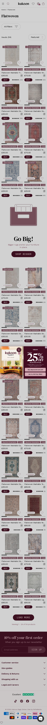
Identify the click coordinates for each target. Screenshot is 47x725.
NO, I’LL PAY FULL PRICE (35, 374)
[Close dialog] (46, 347)
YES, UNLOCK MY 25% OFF (35, 370)
